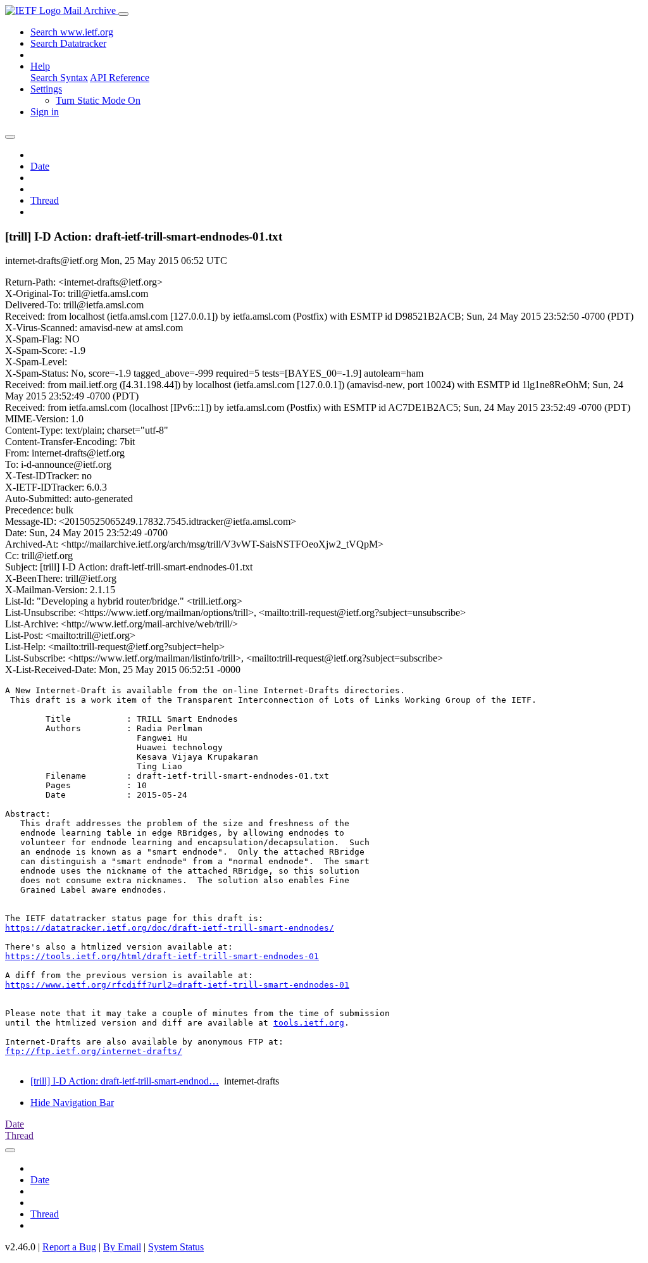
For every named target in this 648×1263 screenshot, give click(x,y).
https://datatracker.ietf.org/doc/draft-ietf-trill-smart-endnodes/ (169, 928)
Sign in (44, 111)
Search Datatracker (68, 43)
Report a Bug (69, 1246)
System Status (176, 1246)
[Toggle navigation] (123, 14)
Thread (44, 200)
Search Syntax (59, 77)
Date (39, 166)
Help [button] (40, 66)
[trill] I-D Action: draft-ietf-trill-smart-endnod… (124, 1081)
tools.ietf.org (308, 1022)
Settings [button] (46, 89)
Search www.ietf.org (71, 32)
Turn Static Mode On (98, 100)
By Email (122, 1246)
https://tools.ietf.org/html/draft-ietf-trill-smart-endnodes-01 (162, 956)
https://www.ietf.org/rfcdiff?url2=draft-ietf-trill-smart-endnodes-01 (177, 985)
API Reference (119, 77)
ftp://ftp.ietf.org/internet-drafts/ (93, 1051)
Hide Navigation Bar (72, 1102)
